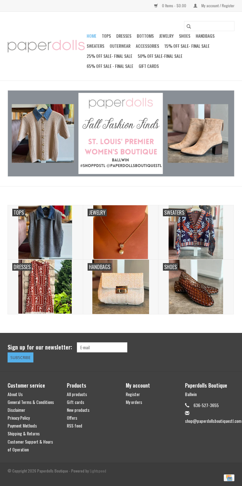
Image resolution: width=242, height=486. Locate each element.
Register (133, 394)
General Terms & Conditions (31, 402)
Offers (72, 417)
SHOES (184, 35)
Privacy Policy (19, 417)
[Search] (188, 26)
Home (91, 35)
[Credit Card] (228, 477)
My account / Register (217, 5)
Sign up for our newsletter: (40, 347)
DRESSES (123, 35)
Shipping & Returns (24, 433)
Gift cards (149, 66)
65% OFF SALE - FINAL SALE (110, 66)
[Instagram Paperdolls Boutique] (229, 347)
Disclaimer (16, 409)
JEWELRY (166, 35)
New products (78, 409)
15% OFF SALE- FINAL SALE (187, 45)
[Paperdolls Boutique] (46, 46)
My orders (134, 402)
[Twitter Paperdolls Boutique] (218, 347)
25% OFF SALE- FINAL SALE (109, 55)
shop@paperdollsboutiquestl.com (213, 420)
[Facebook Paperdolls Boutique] (207, 347)
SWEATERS (95, 45)
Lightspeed (98, 470)
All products (77, 394)
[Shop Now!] (121, 133)
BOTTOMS (145, 35)
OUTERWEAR (120, 45)
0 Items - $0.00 (174, 5)
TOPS (106, 35)
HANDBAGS (205, 35)
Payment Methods (22, 425)
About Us (15, 394)
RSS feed (74, 425)
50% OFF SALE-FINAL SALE (160, 55)
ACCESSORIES (147, 45)
